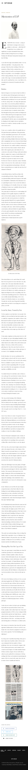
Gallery (19, 750)
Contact (2, 751)
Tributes (8, 12)
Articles (3, 12)
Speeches (14, 750)
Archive (9, 750)
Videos (23, 750)
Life (5, 750)
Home (2, 750)
